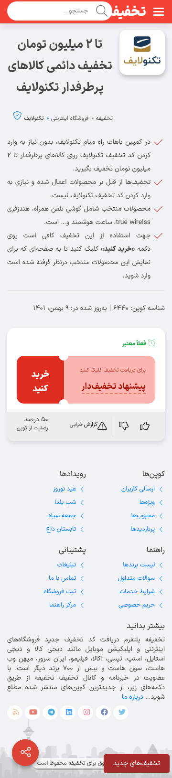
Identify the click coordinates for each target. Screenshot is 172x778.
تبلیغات (66, 565)
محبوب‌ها (143, 516)
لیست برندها (139, 565)
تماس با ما (62, 578)
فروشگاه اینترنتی (70, 118)
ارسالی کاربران (138, 489)
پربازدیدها (142, 529)
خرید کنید (40, 381)
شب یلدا (65, 502)
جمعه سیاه (62, 516)
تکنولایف (33, 118)
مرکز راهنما (62, 605)
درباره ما (132, 697)
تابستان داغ (61, 529)
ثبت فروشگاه (60, 592)
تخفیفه (126, 12)
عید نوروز (64, 489)
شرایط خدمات (137, 592)
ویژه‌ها (147, 502)
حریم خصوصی (136, 605)
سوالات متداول (136, 578)
